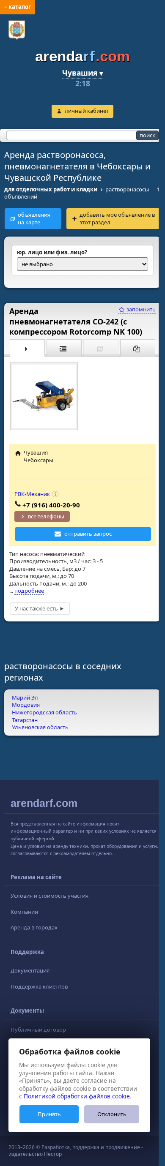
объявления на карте (34, 218)
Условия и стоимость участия (49, 895)
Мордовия (26, 704)
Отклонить (111, 1114)
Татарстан (25, 720)
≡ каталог (17, 7)
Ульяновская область (40, 727)
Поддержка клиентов (39, 986)
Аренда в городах (34, 927)
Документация (30, 970)
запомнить (140, 309)
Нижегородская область (44, 712)
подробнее (29, 590)
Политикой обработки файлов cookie (77, 1096)
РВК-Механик (32, 494)
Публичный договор (38, 1029)
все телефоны (46, 516)
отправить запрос (88, 533)
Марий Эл (25, 697)
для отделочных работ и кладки (50, 189)
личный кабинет (87, 110)
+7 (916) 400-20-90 (51, 505)
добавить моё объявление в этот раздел (117, 218)
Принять (49, 1114)
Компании (24, 911)
